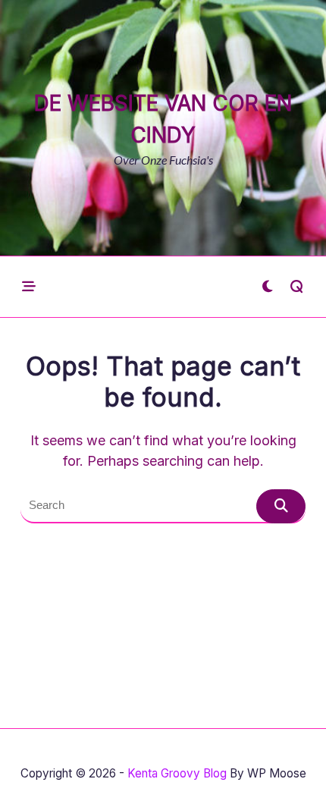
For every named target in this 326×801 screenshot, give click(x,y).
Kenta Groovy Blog (177, 773)
